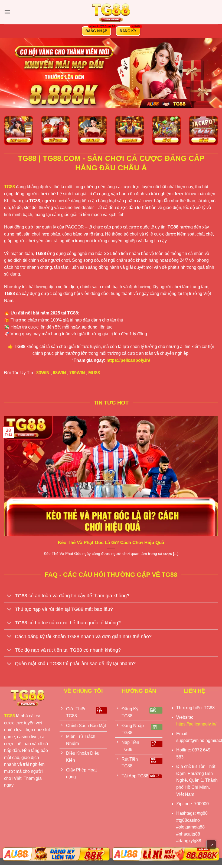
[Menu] (7, 12)
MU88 (94, 372)
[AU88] (56, 854)
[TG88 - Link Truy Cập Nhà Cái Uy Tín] (111, 12)
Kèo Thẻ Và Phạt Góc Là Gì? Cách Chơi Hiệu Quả (111, 542)
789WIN (77, 372)
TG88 (9, 186)
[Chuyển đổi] (9, 596)
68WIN (59, 372)
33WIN (43, 372)
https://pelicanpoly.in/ (128, 360)
